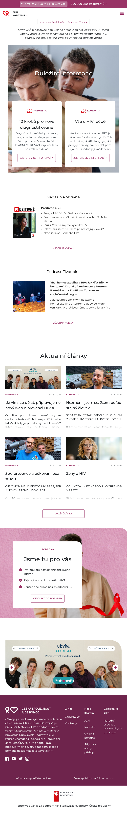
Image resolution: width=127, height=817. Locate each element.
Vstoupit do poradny (47, 598)
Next (115, 667)
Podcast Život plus (63, 271)
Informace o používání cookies (33, 778)
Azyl (87, 720)
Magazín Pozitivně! (52, 22)
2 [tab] (63, 681)
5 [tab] (73, 681)
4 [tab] (70, 681)
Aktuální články (63, 355)
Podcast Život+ (77, 22)
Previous (12, 667)
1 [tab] (60, 681)
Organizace (72, 716)
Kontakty (71, 723)
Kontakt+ (90, 727)
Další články (63, 513)
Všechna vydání (63, 248)
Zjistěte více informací (37, 157)
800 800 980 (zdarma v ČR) (89, 3)
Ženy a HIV (76, 473)
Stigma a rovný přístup (90, 748)
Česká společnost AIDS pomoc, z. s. (94, 778)
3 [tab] (67, 681)
